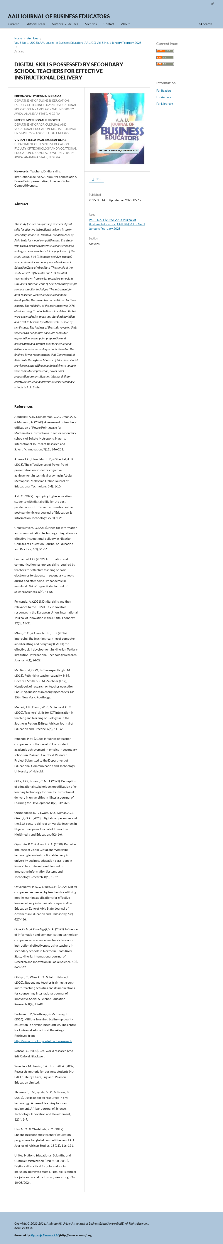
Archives (91, 24)
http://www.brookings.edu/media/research (43, 1041)
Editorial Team (35, 24)
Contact (108, 24)
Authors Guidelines (65, 24)
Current (13, 24)
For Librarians (165, 103)
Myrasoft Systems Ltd (44, 1235)
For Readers (163, 90)
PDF (98, 179)
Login (211, 3)
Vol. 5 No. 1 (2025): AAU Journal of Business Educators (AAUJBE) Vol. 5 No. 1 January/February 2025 (78, 42)
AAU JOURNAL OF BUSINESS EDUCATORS (59, 16)
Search (207, 24)
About (125, 24)
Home (18, 38)
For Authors (163, 97)
